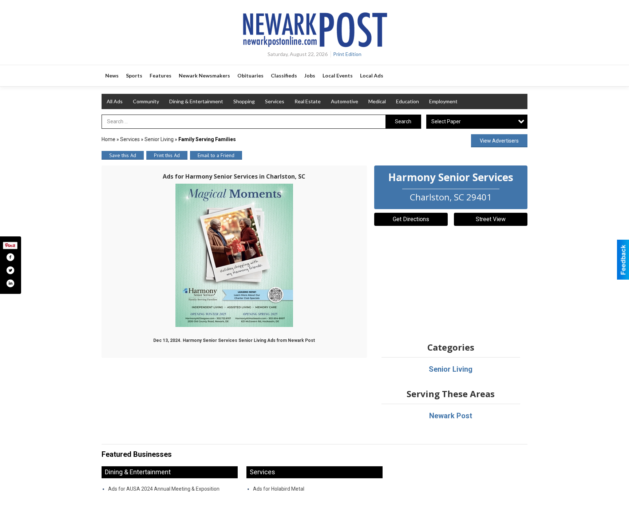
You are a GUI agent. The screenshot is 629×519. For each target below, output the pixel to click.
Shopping (244, 101)
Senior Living (159, 139)
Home (108, 139)
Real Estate (307, 101)
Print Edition (347, 54)
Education (407, 101)
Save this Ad (122, 155)
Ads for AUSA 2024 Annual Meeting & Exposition (163, 489)
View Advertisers (499, 141)
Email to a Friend (216, 155)
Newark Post (450, 415)
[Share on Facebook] (10, 257)
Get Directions (411, 219)
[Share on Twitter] (10, 270)
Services (274, 101)
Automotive (344, 101)
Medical (377, 101)
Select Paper (446, 121)
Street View (491, 219)
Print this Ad (167, 155)
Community (146, 101)
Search (403, 121)
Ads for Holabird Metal (278, 489)
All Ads (115, 101)
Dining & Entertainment (196, 101)
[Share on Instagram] (10, 283)
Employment (443, 101)
